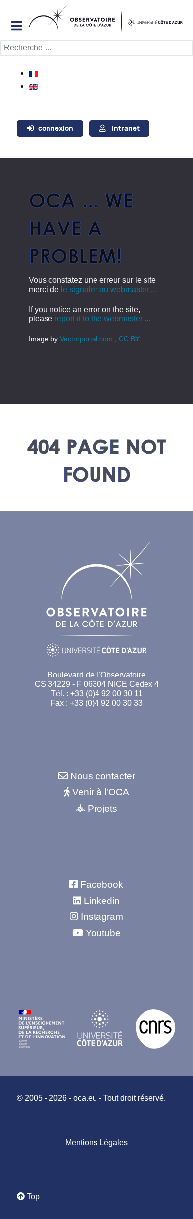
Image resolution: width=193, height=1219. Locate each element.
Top (32, 1196)
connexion (55, 128)
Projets (102, 808)
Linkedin (102, 901)
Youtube (103, 933)
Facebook (101, 884)
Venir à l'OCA (100, 792)
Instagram (102, 916)
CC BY (129, 339)
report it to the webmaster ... (102, 319)
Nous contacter (102, 776)
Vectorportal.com (87, 339)
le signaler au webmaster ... (109, 289)
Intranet (126, 128)
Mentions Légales (96, 1142)
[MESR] (42, 1029)
